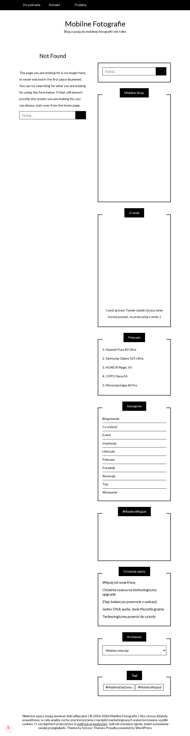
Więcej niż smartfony (119, 582)
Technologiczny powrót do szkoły (129, 616)
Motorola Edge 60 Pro (121, 385)
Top (105, 484)
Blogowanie (110, 419)
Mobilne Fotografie (95, 23)
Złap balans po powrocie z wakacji (129, 602)
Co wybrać (110, 427)
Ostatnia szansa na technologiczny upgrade (129, 592)
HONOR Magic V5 (119, 367)
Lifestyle (108, 451)
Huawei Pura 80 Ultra (121, 349)
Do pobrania (31, 5)
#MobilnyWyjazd (150, 687)
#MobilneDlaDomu (119, 687)
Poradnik (108, 468)
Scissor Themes (93, 728)
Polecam (108, 459)
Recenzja (108, 476)
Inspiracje (109, 443)
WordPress (144, 728)
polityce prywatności (92, 724)
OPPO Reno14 (116, 376)
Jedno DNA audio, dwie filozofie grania (133, 609)
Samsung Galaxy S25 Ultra (124, 358)
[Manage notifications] (8, 727)
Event (106, 435)
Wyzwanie (109, 492)
